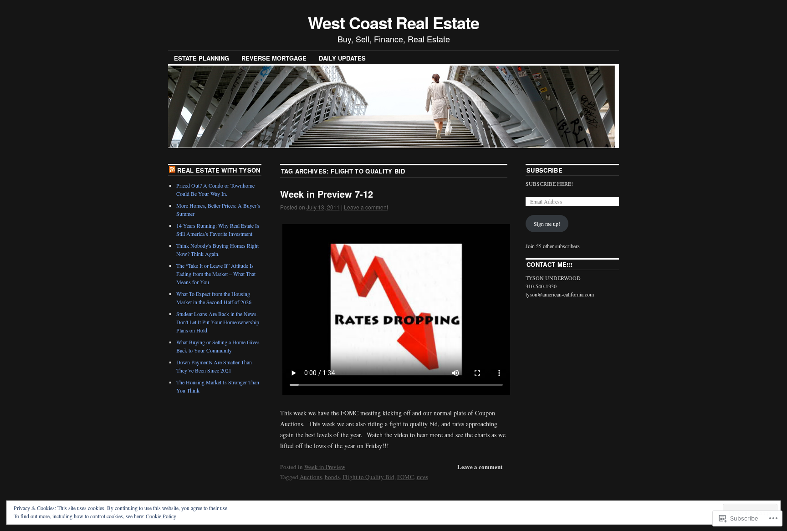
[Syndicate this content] (172, 170)
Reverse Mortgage (274, 58)
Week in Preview (324, 467)
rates (422, 477)
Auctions (311, 477)
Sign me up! (547, 223)
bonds (332, 477)
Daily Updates (342, 58)
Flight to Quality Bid (368, 477)
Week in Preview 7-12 (326, 193)
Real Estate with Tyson (218, 170)
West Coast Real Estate (393, 22)
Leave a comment (366, 207)
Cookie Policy (161, 516)
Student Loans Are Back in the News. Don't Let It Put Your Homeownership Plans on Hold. (217, 322)
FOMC (405, 477)
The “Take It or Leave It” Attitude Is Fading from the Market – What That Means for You (216, 274)
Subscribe (544, 170)
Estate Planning (201, 58)
